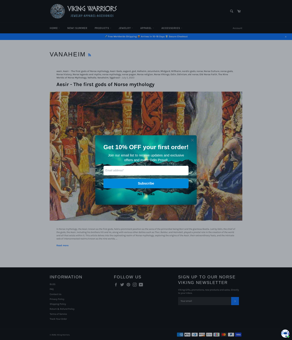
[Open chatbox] (285, 334)
